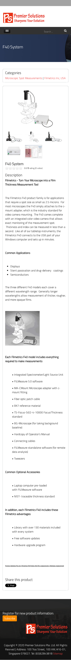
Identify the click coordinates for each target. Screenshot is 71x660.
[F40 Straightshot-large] (13, 150)
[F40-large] (33, 136)
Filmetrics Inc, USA (55, 78)
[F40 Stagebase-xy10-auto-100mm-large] (53, 136)
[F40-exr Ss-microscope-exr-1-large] (13, 136)
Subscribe (9, 618)
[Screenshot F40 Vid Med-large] (33, 151)
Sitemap (58, 653)
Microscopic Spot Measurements (23, 78)
